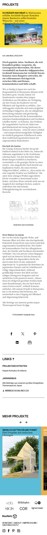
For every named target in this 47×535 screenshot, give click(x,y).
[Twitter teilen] (23, 334)
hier (27, 305)
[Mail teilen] (30, 343)
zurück (21, 422)
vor (26, 422)
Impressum (29, 522)
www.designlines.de (17, 390)
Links (7, 359)
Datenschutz (10, 525)
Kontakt (7, 522)
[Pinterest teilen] (35, 334)
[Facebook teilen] (11, 334)
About (18, 522)
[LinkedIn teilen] (17, 343)
